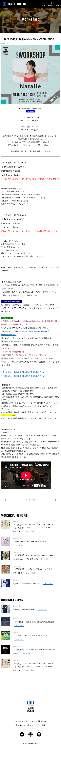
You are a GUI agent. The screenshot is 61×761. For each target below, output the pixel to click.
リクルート (18, 721)
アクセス (29, 721)
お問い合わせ (42, 721)
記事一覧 (30, 499)
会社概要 (42, 724)
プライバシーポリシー (25, 724)
